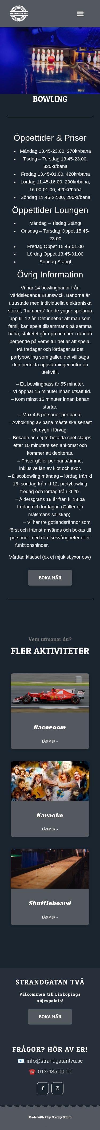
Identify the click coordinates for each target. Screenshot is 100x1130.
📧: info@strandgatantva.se (50, 1061)
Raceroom (50, 727)
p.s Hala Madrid (50, 1126)
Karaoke (50, 815)
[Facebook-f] (43, 1088)
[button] (80, 13)
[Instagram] (57, 1088)
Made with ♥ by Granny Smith (50, 1117)
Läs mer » (50, 741)
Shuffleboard (50, 903)
